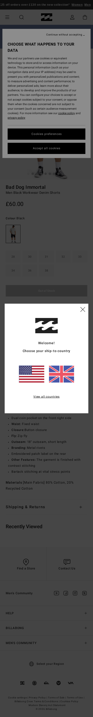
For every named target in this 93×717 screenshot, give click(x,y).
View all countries (46, 396)
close (82, 309)
